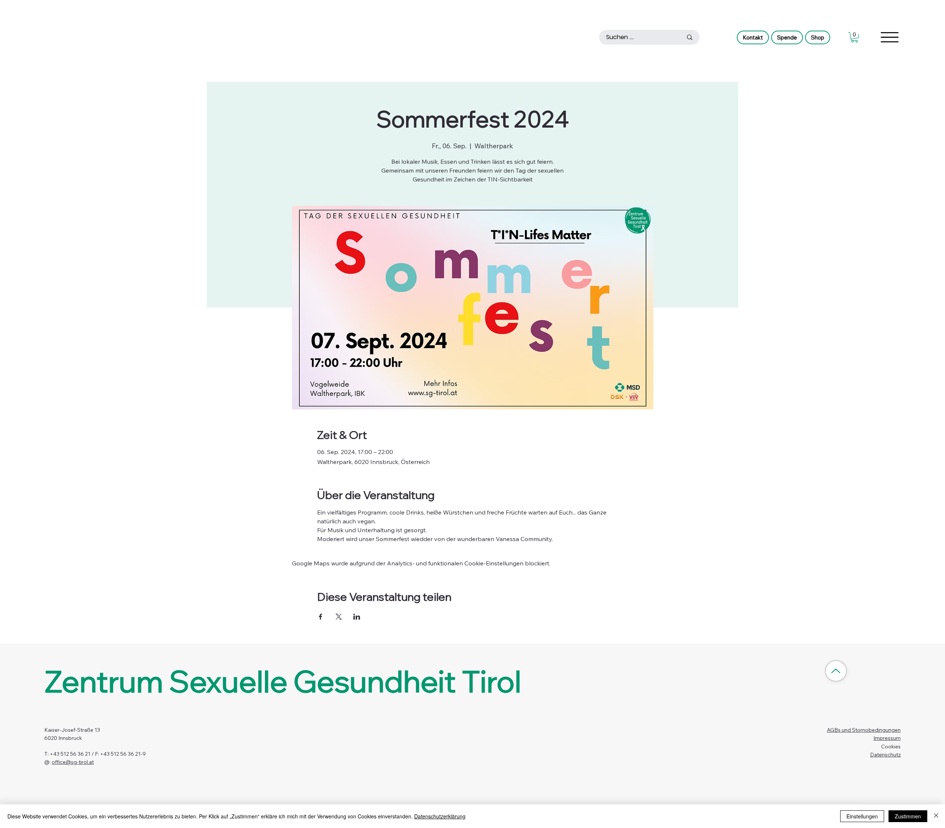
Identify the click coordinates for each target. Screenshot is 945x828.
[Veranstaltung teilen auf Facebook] (320, 617)
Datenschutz (885, 754)
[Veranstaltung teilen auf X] (338, 617)
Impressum (887, 738)
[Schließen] (936, 816)
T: (47, 754)
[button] (854, 37)
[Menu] (890, 37)
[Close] (835, 671)
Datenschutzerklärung (439, 816)
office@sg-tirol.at (73, 762)
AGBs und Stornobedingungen (864, 730)
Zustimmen (908, 816)
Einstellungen (862, 816)
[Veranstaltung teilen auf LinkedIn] (356, 617)
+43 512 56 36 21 (70, 754)
